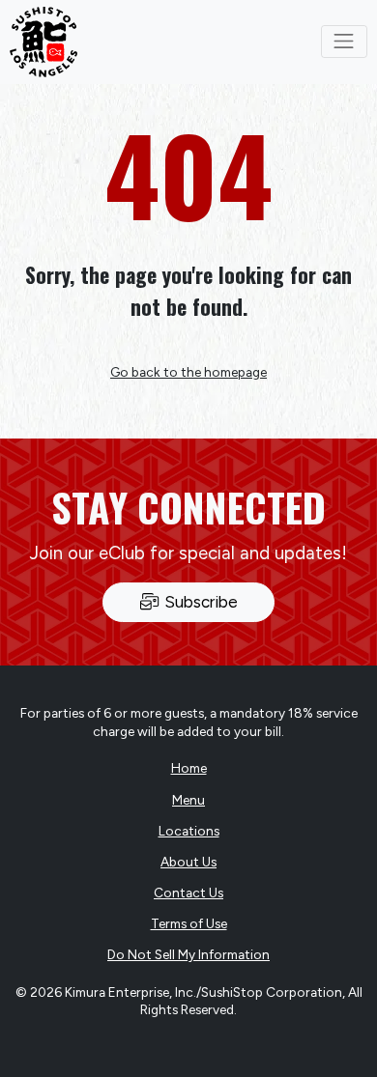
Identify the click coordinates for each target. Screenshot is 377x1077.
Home (189, 768)
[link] (43, 42)
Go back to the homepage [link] (188, 372)
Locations (189, 830)
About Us (188, 861)
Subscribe (199, 601)
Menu (188, 800)
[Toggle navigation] (344, 41)
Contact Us (188, 892)
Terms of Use (189, 923)
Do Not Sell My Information (188, 954)
